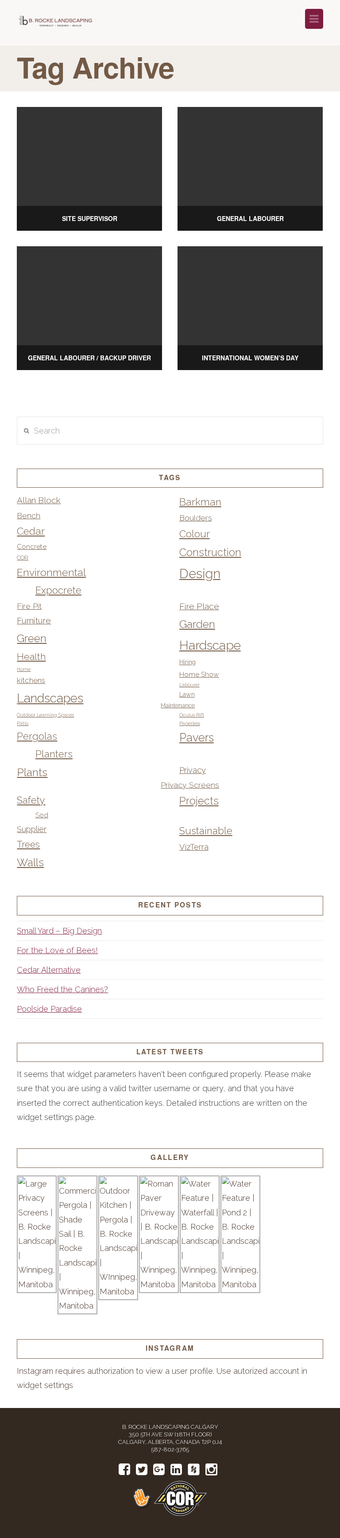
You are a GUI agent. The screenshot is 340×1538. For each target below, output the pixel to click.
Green (31, 638)
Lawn (187, 694)
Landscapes (50, 698)
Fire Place (199, 606)
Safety (31, 800)
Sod (41, 815)
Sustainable (205, 830)
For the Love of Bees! (57, 950)
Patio (22, 723)
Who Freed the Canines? (62, 989)
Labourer (189, 684)
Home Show (199, 674)
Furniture (34, 620)
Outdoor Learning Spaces (45, 715)
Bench (28, 515)
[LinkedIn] (176, 1469)
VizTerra (194, 847)
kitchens (31, 680)
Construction (210, 552)
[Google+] (159, 1469)
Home (24, 669)
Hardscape (210, 645)
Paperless (189, 723)
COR (22, 557)
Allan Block (39, 500)
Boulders (195, 517)
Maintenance (178, 705)
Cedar (31, 531)
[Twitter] (141, 1469)
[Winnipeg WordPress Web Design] (143, 1498)
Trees (28, 844)
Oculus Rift (191, 715)
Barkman (200, 502)
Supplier (31, 829)
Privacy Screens (190, 784)
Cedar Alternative (49, 969)
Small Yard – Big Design (59, 930)
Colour (194, 534)
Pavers (196, 737)
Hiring (187, 662)
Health (31, 656)
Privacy (192, 770)
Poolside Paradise (49, 1009)
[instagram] (211, 1469)
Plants (32, 772)
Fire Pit (29, 606)
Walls (30, 862)
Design (199, 573)
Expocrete (58, 590)
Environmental (51, 572)
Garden (197, 624)
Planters (54, 754)
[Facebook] (124, 1469)
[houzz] (194, 1469)
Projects (199, 801)
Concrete (31, 546)
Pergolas (37, 736)
